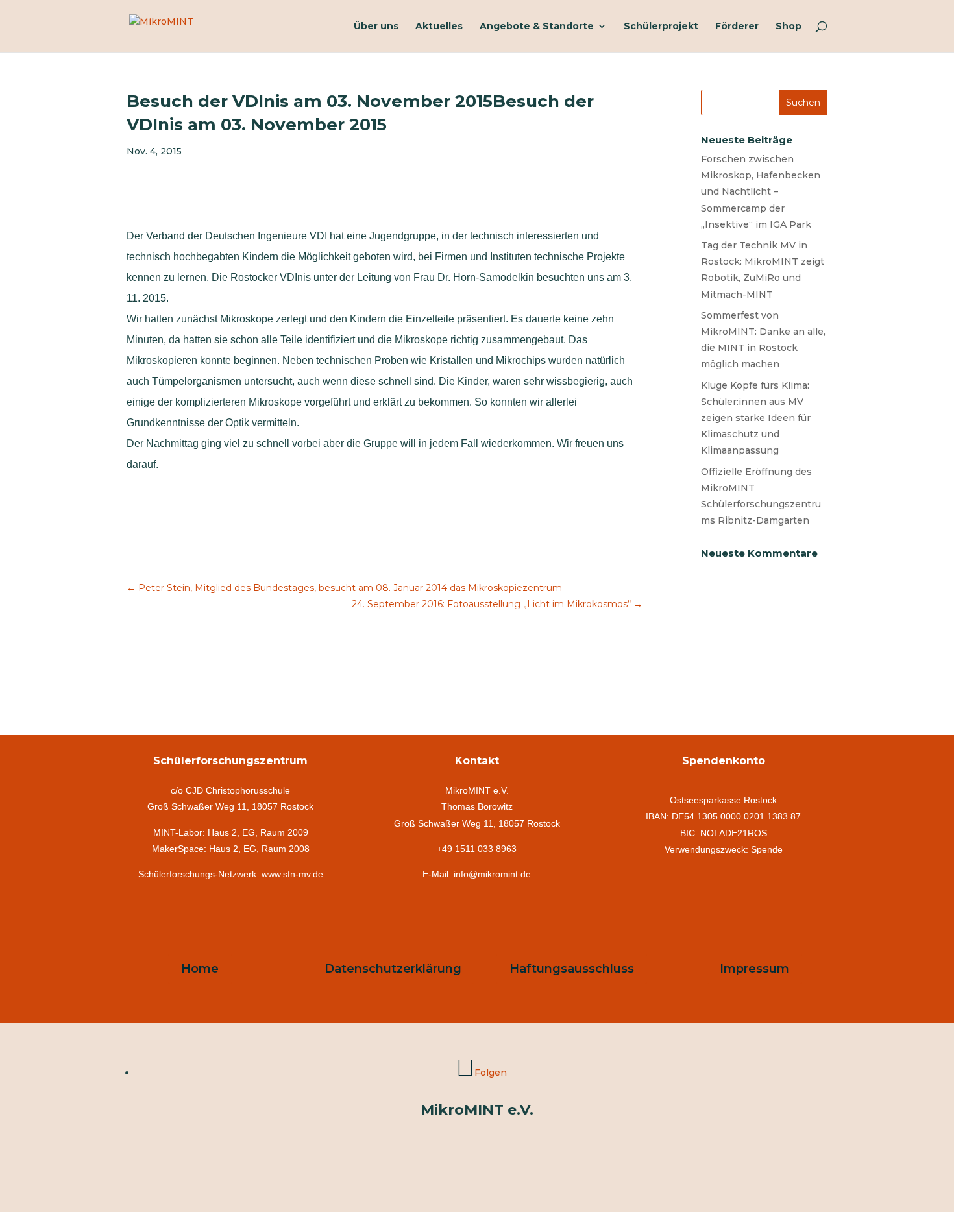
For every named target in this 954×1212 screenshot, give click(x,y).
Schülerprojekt (661, 26)
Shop (788, 26)
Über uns (376, 26)
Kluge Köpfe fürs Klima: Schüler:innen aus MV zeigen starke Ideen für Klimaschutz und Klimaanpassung (756, 418)
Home (200, 969)
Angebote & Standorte (537, 26)
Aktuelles (439, 26)
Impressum (754, 969)
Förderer (737, 26)
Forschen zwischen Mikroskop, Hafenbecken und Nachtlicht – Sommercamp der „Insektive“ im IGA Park (760, 191)
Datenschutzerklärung (392, 969)
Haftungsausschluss (571, 969)
